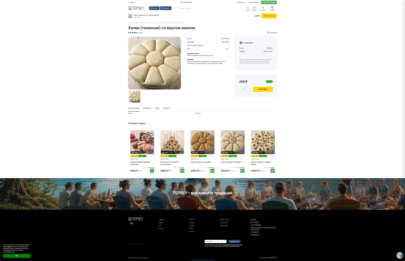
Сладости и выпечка (153, 22)
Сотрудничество (253, 2)
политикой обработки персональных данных (233, 244)
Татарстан (270, 48)
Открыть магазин (269, 2)
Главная (130, 22)
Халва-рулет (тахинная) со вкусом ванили (169, 163)
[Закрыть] (401, 240)
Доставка (166, 108)
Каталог (155, 8)
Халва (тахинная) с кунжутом (201, 162)
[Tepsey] (136, 8)
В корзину (263, 89)
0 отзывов (140, 33)
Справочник (241, 2)
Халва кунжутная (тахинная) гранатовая (140, 163)
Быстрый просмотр (143, 142)
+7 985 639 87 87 (187, 2)
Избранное (263, 10)
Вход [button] (247, 10)
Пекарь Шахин (248, 43)
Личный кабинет (224, 223)
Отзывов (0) (147, 108)
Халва (161, 22)
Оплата (157, 108)
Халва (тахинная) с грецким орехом (261, 163)
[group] (154, 63)
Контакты (161, 228)
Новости (161, 223)
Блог (160, 225)
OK (17, 256)
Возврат (191, 231)
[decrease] (250, 90)
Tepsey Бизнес (224, 225)
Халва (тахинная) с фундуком (231, 162)
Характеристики (134, 108)
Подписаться (234, 241)
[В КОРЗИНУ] (152, 171)
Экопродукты (142, 22)
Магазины (167, 8)
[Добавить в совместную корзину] (152, 152)
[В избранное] (152, 132)
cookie (9, 246)
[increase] (250, 88)
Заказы (254, 10)
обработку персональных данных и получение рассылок (226, 246)
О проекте (161, 220)
